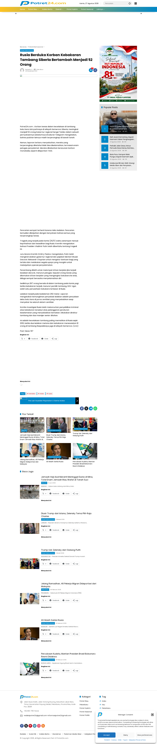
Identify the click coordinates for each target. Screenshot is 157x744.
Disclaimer (57, 734)
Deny (126, 735)
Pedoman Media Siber (72, 734)
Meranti (24, 430)
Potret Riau (84, 701)
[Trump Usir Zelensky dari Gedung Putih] (85, 424)
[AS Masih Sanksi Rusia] (58, 451)
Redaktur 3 (28, 69)
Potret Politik (85, 715)
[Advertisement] (148, 46)
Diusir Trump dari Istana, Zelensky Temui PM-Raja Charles (56, 437)
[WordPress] (34, 726)
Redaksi (23, 734)
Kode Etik (32, 734)
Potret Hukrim (85, 708)
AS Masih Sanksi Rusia (54, 462)
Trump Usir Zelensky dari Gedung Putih (82, 434)
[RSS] (43, 726)
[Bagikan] (95, 70)
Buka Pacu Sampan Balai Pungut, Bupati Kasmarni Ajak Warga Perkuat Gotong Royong (122, 155)
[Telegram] (91, 408)
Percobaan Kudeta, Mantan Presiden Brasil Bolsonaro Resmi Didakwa (84, 464)
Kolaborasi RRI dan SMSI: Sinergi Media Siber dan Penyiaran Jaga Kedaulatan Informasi (122, 164)
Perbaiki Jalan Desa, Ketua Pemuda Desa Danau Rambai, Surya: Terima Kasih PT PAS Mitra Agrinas (122, 147)
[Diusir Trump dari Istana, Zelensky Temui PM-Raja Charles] (58, 425)
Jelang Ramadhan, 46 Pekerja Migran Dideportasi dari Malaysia (32, 461)
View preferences (144, 735)
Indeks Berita (44, 734)
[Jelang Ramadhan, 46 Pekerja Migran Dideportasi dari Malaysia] (32, 450)
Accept (106, 735)
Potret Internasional (27, 50)
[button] (152, 715)
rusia (50, 394)
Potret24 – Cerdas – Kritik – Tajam (116, 740)
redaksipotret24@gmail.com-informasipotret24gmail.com (47, 715)
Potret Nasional (86, 712)
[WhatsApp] (95, 408)
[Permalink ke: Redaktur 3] (22, 70)
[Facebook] (82, 408)
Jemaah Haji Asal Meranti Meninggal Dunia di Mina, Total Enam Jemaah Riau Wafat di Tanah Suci (32, 437)
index (42, 394)
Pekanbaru (25, 455)
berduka (32, 394)
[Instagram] (39, 726)
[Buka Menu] (135, 3)
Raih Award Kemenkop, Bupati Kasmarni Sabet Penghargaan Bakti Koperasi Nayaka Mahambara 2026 (122, 138)
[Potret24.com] (43, 3)
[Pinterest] (30, 726)
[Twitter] (86, 408)
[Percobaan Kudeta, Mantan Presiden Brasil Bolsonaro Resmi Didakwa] (85, 451)
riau (103, 704)
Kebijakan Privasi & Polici (137, 740)
